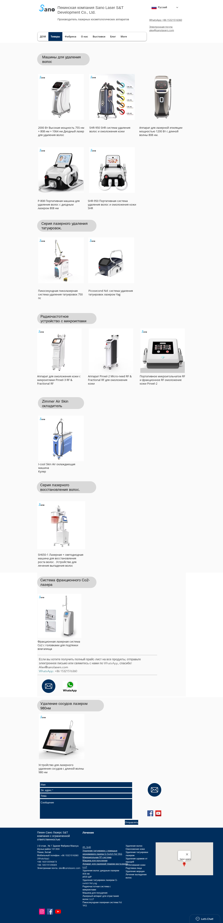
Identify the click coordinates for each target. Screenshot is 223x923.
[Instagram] (42, 912)
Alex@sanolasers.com (53, 667)
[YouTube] (58, 912)
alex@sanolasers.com (69, 868)
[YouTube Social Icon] (158, 813)
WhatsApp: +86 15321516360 (165, 20)
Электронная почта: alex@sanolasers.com (161, 28)
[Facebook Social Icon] (150, 813)
